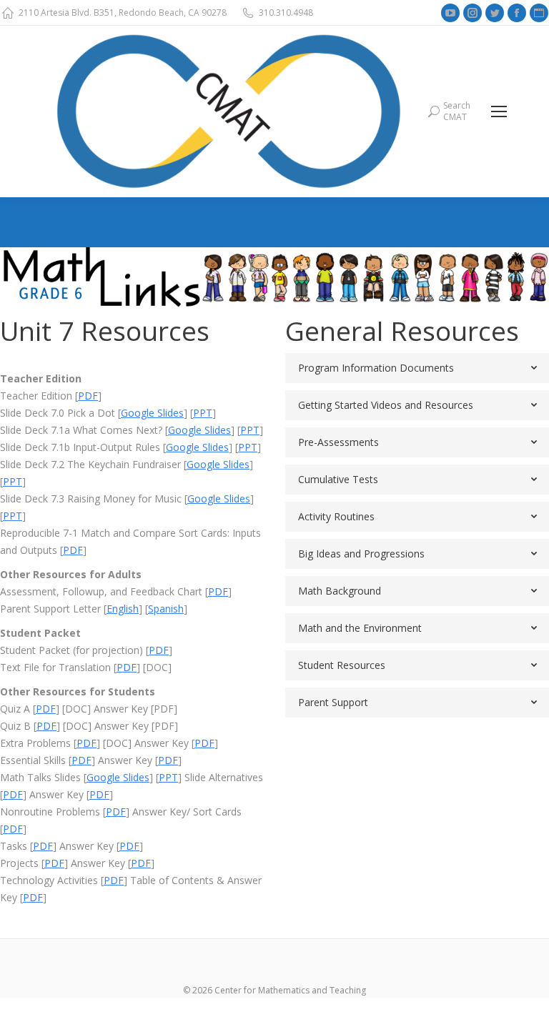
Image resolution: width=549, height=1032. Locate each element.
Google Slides (152, 413)
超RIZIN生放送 (245, 1006)
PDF (88, 395)
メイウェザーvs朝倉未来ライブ (352, 1006)
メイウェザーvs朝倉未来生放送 (139, 1006)
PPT (202, 413)
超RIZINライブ (33, 1006)
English (123, 608)
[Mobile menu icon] (499, 111)
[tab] (417, 368)
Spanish (166, 608)
